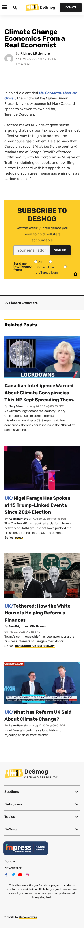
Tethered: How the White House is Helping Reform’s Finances (37, 613)
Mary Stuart (17, 406)
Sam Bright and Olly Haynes (27, 626)
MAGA (19, 537)
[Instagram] (27, 875)
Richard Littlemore (35, 53)
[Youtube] (20, 875)
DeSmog (47, 7)
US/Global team (45, 267)
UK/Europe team (46, 272)
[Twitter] (13, 875)
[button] (42, 792)
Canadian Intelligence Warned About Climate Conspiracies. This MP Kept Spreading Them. (39, 392)
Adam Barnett (18, 518)
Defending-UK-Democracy (35, 646)
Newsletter (13, 868)
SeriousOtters (28, 917)
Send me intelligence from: (22, 266)
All (40, 261)
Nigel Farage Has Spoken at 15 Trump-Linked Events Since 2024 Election (37, 505)
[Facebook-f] (6, 875)
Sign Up (60, 250)
